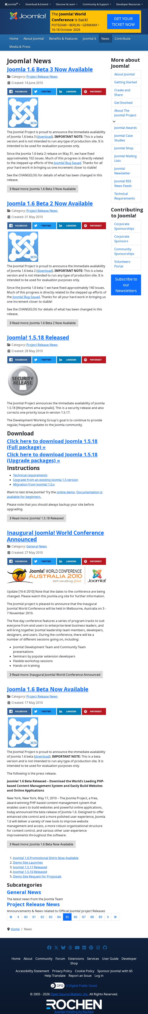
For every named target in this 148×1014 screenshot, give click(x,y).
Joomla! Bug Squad (67, 163)
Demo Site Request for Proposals (37, 876)
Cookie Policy (84, 971)
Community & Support (96, 4)
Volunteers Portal (122, 263)
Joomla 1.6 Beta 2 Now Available (50, 203)
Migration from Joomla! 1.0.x (34, 484)
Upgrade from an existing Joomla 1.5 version (45, 480)
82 (42, 917)
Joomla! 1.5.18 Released (38, 337)
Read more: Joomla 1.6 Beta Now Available (42, 844)
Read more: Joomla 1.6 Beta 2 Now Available (43, 323)
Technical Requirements (124, 196)
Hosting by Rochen (74, 1012)
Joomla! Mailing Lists (125, 158)
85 (67, 917)
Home (13, 38)
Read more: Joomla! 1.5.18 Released (37, 518)
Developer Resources (128, 4)
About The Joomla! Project (125, 112)
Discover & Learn (66, 4)
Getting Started (125, 82)
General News (36, 546)
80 (26, 917)
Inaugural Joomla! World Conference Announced (55, 536)
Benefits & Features (63, 38)
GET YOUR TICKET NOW (123, 21)
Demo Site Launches (28, 862)
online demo (66, 492)
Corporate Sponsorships (124, 226)
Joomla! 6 (89, 38)
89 (100, 917)
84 (59, 917)
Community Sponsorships (124, 251)
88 (92, 917)
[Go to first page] (11, 917)
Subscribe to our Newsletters (126, 284)
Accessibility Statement (32, 971)
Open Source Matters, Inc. (69, 994)
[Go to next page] (107, 917)
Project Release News (42, 76)
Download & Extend (37, 4)
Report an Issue (80, 975)
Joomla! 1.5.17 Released (30, 867)
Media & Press (19, 47)
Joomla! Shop (123, 148)
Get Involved (123, 103)
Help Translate (55, 975)
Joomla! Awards (125, 128)
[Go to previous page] (18, 917)
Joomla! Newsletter (122, 170)
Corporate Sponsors (121, 238)
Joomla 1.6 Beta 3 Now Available (50, 69)
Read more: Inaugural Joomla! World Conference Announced (55, 675)
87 (84, 917)
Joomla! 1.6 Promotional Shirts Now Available (45, 858)
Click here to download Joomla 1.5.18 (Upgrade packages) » (52, 457)
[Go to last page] (115, 917)
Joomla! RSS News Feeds (123, 183)
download (44, 136)
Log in (99, 975)
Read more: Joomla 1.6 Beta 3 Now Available (43, 189)
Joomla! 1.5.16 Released (30, 872)
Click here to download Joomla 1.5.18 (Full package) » (52, 444)
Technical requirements (30, 475)
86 (75, 917)
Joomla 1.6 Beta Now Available (47, 689)
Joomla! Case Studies (123, 138)
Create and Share (122, 92)
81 (34, 917)
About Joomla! (34, 38)
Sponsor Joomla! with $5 (115, 971)
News (105, 38)
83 (50, 917)
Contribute (122, 38)
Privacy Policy (62, 971)
